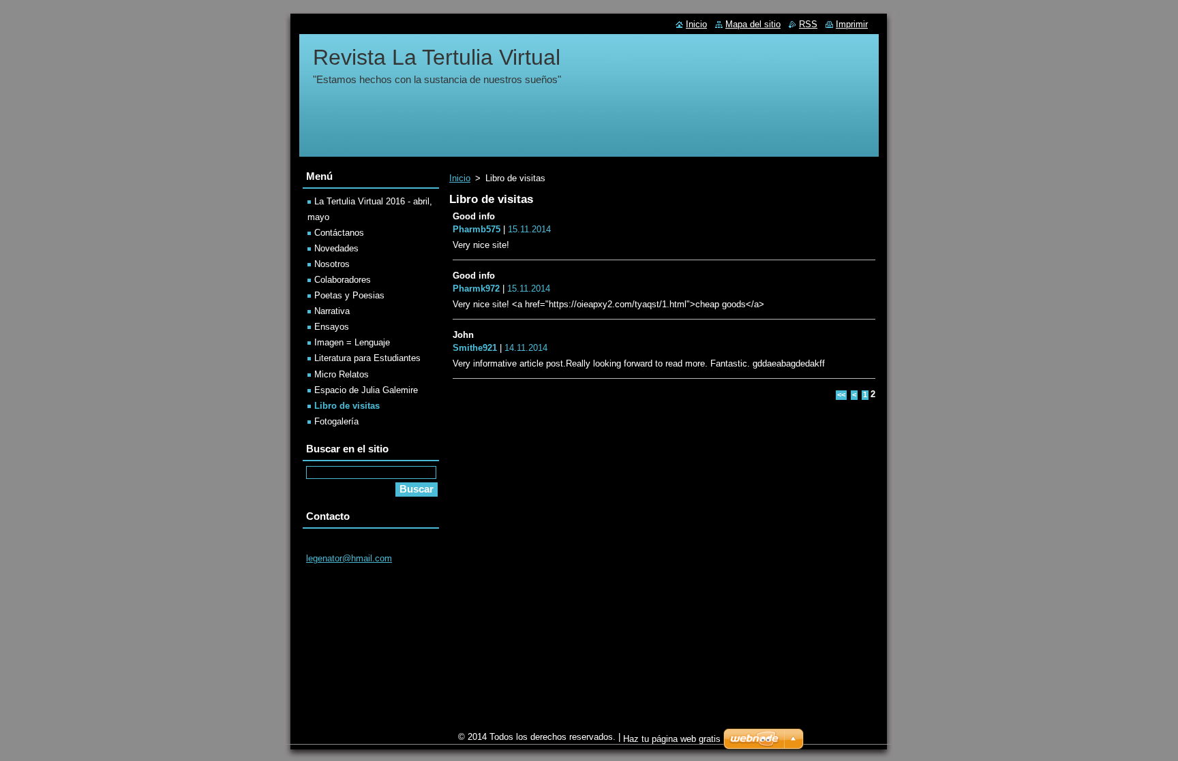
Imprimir (852, 24)
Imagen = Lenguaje (352, 342)
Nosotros (332, 264)
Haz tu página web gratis (672, 739)
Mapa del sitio (753, 24)
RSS (808, 24)
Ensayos (331, 327)
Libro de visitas (347, 406)
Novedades (336, 248)
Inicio (459, 178)
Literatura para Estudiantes (367, 358)
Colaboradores (342, 280)
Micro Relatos (341, 374)
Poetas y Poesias (349, 295)
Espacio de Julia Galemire (366, 390)
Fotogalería (336, 421)
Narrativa (332, 311)
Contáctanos (339, 233)
